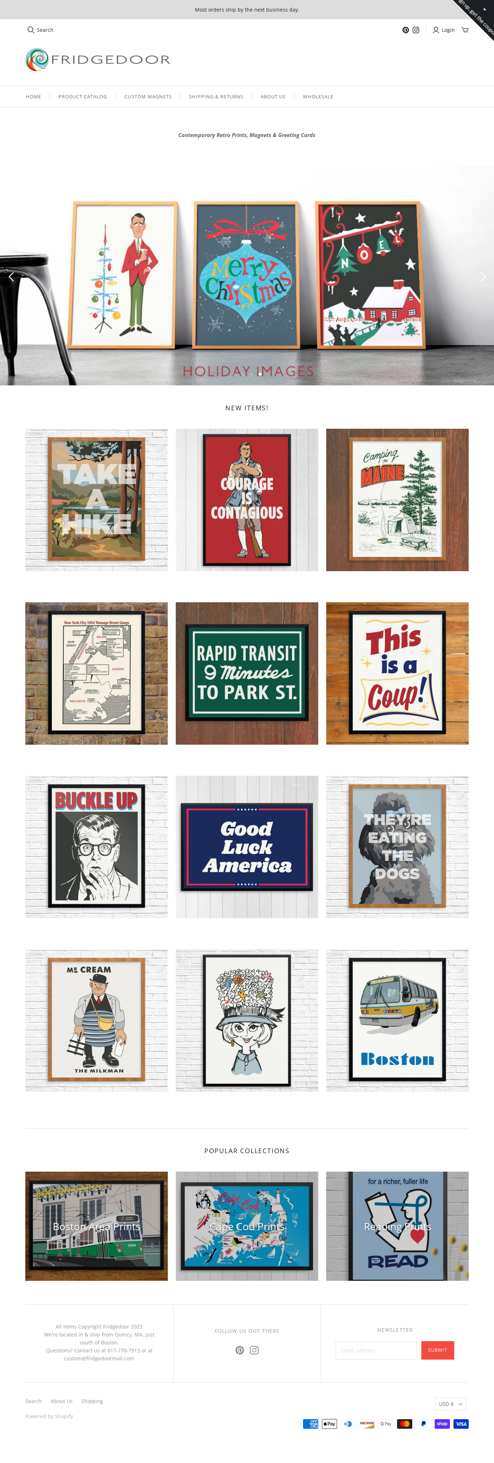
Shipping (92, 1401)
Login (448, 29)
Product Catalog (83, 96)
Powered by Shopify (49, 1416)
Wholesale (318, 96)
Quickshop (60, 584)
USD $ (446, 1403)
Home (33, 96)
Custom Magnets (148, 96)
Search (45, 29)
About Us (273, 96)
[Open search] (31, 30)
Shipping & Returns (216, 96)
